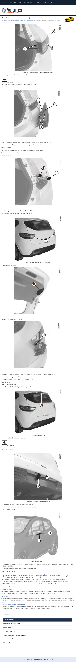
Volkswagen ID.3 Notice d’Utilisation (15, 635)
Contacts (38, 2)
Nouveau (13, 2)
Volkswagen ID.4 (9, 639)
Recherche (48, 2)
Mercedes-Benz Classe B (12, 623)
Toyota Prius (8, 643)
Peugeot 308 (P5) (9, 631)
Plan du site (28, 2)
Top (20, 2)
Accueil (4, 2)
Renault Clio (4, 20)
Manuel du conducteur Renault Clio (16, 20)
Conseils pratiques (30, 20)
